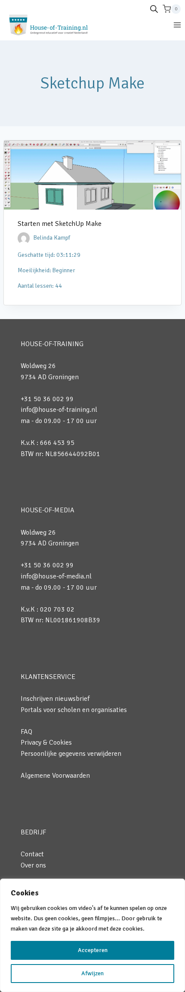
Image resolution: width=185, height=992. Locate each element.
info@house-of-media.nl (56, 576)
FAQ (26, 731)
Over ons (33, 865)
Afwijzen (92, 973)
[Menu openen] (177, 24)
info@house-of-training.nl (59, 409)
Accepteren (93, 950)
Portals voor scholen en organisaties (74, 710)
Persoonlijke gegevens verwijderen (71, 753)
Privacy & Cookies (46, 742)
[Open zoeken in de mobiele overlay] (154, 9)
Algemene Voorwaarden (55, 775)
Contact (32, 854)
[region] (92, 935)
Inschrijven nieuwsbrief (55, 698)
